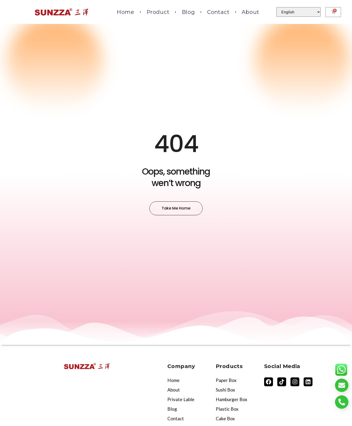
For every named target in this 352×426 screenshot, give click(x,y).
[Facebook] (268, 381)
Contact (218, 12)
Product (158, 12)
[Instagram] (294, 381)
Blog (188, 12)
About (250, 12)
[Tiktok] (281, 381)
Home (125, 12)
